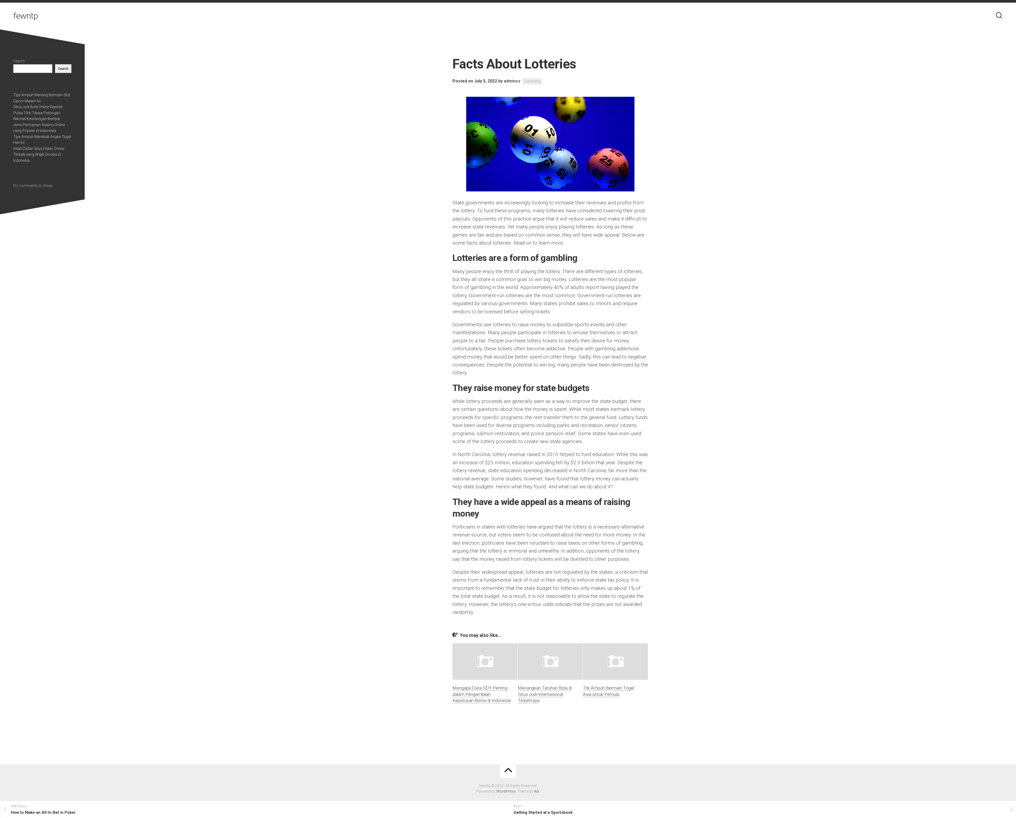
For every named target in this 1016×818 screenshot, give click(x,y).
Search (19, 61)
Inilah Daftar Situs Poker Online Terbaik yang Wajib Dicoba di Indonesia (38, 154)
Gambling (532, 81)
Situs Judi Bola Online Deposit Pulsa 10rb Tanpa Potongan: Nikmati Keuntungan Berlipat (37, 113)
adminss (512, 81)
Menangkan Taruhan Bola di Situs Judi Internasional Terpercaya (545, 694)
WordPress (505, 791)
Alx (536, 791)
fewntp (25, 16)
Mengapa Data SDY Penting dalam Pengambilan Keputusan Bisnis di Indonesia (481, 694)
